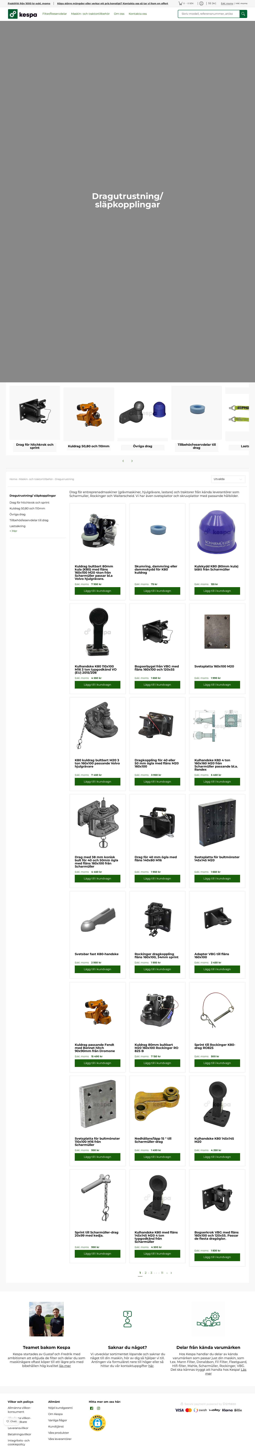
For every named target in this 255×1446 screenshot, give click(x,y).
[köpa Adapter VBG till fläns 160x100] (217, 919)
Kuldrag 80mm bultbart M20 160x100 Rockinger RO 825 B (156, 1048)
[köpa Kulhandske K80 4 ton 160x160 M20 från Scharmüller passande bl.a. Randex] (217, 725)
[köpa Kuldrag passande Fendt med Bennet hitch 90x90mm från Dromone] (97, 1010)
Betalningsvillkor (19, 1434)
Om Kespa (55, 1414)
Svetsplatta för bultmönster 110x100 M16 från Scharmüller (97, 1142)
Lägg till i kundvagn (97, 590)
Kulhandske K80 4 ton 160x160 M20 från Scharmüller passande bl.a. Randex (216, 764)
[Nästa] (132, 461)
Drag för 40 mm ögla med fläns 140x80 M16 (156, 858)
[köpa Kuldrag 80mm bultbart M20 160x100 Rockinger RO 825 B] (157, 1010)
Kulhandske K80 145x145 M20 (214, 1140)
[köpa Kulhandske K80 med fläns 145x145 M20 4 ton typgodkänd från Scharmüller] (157, 1197)
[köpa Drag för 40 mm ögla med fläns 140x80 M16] (157, 822)
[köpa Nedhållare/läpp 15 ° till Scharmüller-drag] (157, 1104)
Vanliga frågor (57, 1420)
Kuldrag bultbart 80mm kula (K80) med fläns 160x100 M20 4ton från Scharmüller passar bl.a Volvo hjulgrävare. (94, 572)
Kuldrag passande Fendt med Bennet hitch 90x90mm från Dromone (95, 1048)
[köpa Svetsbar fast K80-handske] (97, 919)
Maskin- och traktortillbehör (36, 479)
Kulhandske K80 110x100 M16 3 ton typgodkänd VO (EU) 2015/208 (96, 669)
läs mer (65, 1366)
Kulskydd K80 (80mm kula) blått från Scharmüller (216, 567)
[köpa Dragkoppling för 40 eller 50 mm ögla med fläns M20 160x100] (157, 725)
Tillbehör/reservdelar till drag (29, 520)
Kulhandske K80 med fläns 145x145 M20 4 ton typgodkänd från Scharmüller (156, 1237)
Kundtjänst (56, 1426)
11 (162, 1272)
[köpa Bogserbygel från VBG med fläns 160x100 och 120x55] (157, 631)
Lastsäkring (18, 526)
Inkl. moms (241, 3)
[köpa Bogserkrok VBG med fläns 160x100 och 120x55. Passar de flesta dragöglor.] (217, 1197)
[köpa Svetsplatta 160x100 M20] (217, 631)
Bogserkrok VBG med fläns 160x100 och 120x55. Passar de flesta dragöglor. (216, 1236)
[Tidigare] (123, 461)
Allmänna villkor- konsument (19, 1409)
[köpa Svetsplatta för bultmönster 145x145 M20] (217, 822)
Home (13, 479)
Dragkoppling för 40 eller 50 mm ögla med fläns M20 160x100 (157, 763)
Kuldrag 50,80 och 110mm (27, 508)
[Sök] (243, 14)
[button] (33, 497)
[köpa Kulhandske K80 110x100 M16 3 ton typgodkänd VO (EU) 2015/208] (97, 631)
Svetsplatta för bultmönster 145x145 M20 (217, 858)
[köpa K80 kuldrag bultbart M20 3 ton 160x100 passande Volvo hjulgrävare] (97, 725)
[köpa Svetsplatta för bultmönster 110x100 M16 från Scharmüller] (97, 1104)
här (151, 1366)
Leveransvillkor (18, 1428)
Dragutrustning (64, 479)
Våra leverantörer (59, 1439)
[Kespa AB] (22, 14)
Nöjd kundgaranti (60, 1407)
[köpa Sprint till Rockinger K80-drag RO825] (217, 1010)
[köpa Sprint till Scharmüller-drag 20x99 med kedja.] (97, 1197)
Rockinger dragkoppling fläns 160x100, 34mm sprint (156, 955)
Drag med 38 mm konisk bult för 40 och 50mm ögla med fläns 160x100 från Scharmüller (96, 861)
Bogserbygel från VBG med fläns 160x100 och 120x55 (157, 667)
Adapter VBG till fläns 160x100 (211, 955)
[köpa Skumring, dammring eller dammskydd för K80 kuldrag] (157, 531)
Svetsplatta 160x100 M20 (214, 666)
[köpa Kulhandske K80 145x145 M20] (217, 1104)
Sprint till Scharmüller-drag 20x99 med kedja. (96, 1234)
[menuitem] (186, 3)
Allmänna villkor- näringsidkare (19, 1420)
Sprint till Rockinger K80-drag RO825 (214, 1046)
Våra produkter (58, 1432)
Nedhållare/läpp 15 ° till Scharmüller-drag (153, 1140)
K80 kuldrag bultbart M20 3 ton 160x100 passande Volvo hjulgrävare (97, 763)
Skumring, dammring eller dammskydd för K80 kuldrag (156, 569)
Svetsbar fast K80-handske (96, 954)
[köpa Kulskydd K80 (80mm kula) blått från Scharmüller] (217, 531)
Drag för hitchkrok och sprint (29, 502)
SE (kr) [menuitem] (212, 3)
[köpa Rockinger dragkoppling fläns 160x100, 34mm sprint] (157, 919)
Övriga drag (18, 514)
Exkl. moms (227, 3)
